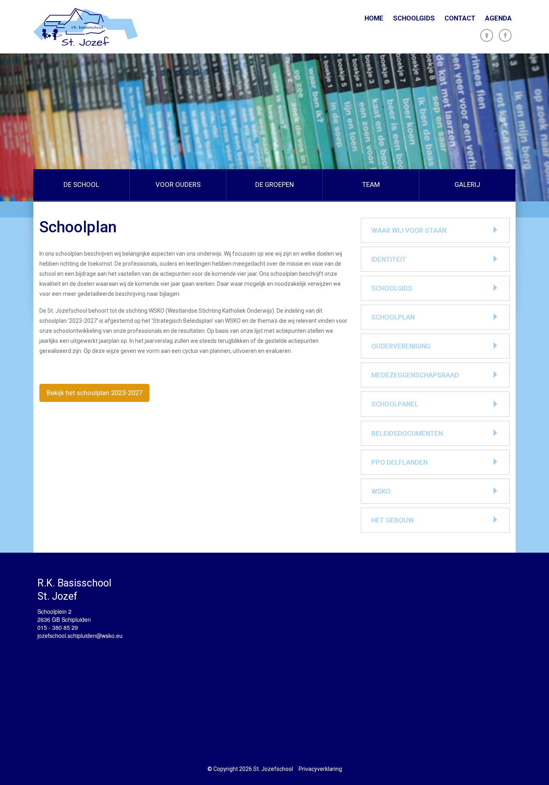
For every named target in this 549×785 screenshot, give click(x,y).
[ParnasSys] (486, 35)
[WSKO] (85, 27)
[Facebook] (505, 35)
